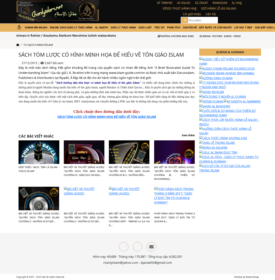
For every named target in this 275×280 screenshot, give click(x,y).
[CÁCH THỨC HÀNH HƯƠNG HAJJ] (223, 138)
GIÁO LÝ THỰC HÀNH (123, 27)
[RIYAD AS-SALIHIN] (213, 147)
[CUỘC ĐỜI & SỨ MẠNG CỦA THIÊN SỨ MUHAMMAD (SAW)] (230, 113)
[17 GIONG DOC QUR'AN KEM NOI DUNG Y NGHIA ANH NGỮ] (230, 84)
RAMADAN (220, 3)
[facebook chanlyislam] (123, 246)
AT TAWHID (164, 3)
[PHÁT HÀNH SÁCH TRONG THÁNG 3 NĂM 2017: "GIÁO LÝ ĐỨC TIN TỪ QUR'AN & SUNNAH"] (174, 195)
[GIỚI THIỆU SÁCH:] (39, 160)
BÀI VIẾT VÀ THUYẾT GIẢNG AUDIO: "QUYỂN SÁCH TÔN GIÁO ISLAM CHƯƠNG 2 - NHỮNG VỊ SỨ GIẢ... (39, 217)
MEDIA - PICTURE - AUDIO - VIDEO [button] (221, 36)
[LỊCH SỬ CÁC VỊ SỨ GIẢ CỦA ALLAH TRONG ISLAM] (230, 168)
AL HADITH (101, 27)
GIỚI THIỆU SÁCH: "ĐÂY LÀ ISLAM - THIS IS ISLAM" (39, 169)
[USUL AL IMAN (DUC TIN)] (218, 152)
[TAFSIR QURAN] (211, 101)
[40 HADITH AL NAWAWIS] (242, 101)
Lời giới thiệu (192, 14)
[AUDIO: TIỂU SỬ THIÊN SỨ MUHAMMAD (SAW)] (230, 61)
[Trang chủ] (17, 45)
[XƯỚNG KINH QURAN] (216, 78)
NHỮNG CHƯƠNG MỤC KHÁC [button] (177, 36)
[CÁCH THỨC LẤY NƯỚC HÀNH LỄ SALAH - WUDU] (230, 122)
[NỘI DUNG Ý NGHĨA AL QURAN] (222, 96)
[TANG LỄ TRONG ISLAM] (217, 143)
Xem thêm (188, 135)
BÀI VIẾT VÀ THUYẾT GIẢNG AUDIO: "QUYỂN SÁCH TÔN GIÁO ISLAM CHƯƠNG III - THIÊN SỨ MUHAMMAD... (174, 173)
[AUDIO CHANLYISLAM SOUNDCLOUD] (227, 68)
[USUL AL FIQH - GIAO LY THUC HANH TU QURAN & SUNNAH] (230, 159)
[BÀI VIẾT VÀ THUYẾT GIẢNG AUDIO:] (84, 160)
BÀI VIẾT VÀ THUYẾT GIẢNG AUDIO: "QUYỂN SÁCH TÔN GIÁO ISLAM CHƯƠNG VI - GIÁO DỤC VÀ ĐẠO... (84, 171)
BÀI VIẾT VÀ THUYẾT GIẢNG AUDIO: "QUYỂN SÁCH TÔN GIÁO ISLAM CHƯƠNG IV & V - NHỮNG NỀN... (129, 171)
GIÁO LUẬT (145, 27)
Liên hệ (211, 14)
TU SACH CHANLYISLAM (38, 45)
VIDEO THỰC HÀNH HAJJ (179, 8)
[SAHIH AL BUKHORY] (214, 106)
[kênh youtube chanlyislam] (137, 246)
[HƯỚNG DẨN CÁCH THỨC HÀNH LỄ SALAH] (230, 131)
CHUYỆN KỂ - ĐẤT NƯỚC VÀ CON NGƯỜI (207, 27)
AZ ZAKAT (201, 3)
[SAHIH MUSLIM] (211, 92)
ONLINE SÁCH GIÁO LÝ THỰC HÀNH (71, 27)
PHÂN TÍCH (173, 27)
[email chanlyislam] (151, 246)
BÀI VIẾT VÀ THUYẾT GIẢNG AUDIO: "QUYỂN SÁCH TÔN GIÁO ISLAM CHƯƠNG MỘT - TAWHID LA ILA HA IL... (129, 219)
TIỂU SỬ (159, 27)
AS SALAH (183, 3)
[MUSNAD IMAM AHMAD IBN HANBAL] (226, 73)
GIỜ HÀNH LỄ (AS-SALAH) (218, 8)
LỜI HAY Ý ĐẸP (243, 27)
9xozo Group (252, 277)
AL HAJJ (237, 3)
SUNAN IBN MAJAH (36, 27)
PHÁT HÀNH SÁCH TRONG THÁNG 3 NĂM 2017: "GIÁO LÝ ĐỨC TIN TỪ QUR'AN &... (174, 217)
